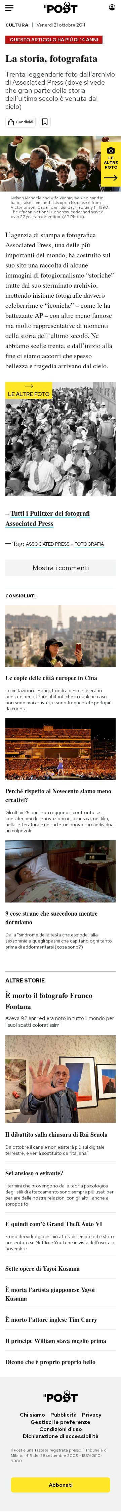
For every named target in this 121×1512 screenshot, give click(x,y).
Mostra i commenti (61, 567)
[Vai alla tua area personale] (112, 7)
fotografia (89, 544)
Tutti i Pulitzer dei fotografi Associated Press (47, 518)
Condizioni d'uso (60, 1429)
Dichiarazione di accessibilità (60, 1436)
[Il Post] (60, 7)
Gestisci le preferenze (60, 1422)
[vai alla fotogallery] (60, 440)
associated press (47, 544)
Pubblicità (63, 1414)
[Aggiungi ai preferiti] (44, 121)
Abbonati (61, 1484)
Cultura (16, 25)
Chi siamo (32, 1414)
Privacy (92, 1414)
